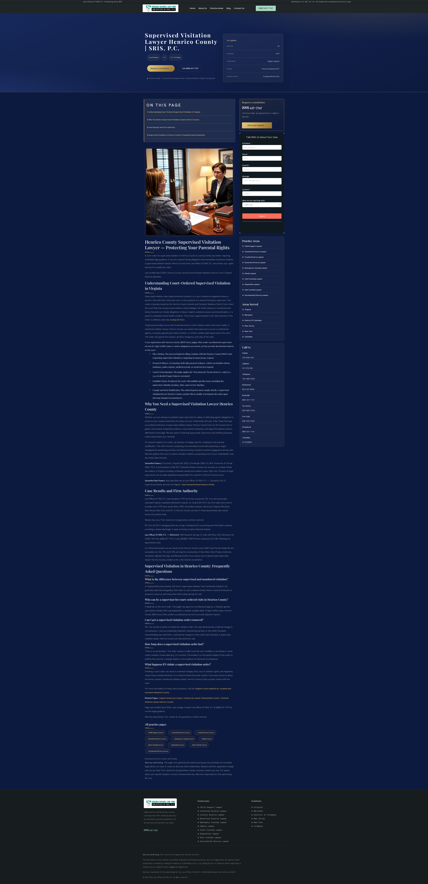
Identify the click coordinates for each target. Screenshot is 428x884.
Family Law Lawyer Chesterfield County (201, 698)
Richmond (246, 385)
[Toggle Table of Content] (232, 102)
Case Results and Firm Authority (162, 127)
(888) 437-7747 (252, 107)
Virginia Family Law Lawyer (170, 698)
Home (192, 8)
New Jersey (246, 406)
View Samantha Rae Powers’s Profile (198, 484)
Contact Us (239, 8)
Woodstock (246, 427)
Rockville (246, 395)
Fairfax (245, 353)
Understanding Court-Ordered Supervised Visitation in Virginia (174, 112)
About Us (203, 8)
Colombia (246, 437)
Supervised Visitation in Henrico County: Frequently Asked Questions (177, 135)
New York (246, 416)
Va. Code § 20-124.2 (175, 320)
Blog (229, 8)
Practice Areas (216, 8)
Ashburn (245, 363)
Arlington (246, 374)
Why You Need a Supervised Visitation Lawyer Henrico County (174, 119)
